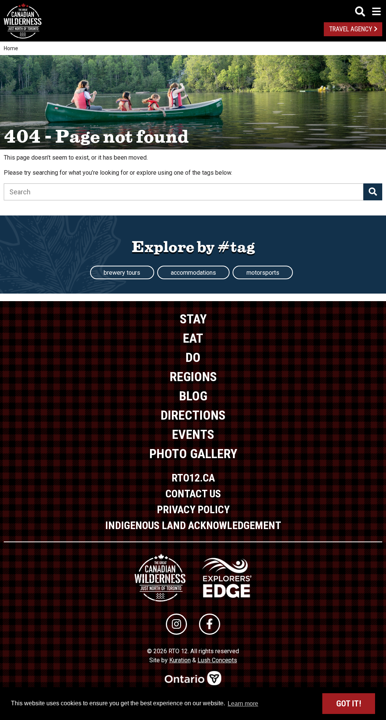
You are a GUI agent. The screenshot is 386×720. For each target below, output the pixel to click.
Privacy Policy (193, 509)
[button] (372, 191)
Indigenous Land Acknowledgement (193, 525)
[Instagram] (176, 624)
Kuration (180, 660)
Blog (193, 395)
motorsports (263, 272)
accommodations (193, 272)
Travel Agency (350, 29)
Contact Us (193, 494)
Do (193, 357)
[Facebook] (209, 624)
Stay (193, 318)
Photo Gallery (193, 453)
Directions (193, 415)
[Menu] (368, 11)
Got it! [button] (348, 703)
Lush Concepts (217, 660)
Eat (193, 338)
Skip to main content (193, 10)
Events (193, 434)
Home (11, 48)
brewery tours (122, 272)
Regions (193, 376)
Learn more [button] (243, 703)
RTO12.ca (193, 478)
